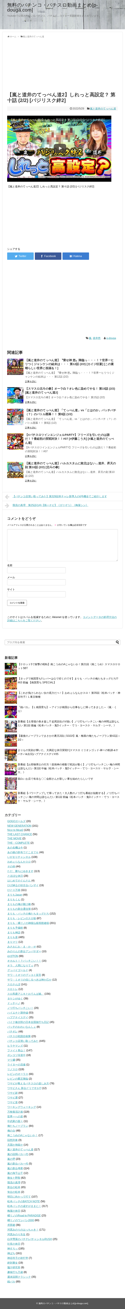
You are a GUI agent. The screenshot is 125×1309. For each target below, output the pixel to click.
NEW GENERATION (19, 825)
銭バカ (11, 1281)
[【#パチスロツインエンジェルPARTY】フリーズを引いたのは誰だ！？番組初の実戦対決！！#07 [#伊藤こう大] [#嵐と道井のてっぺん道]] (15, 441)
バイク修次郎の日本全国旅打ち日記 (28, 1022)
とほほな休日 (15, 876)
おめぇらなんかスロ (19, 861)
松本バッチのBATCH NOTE (23, 1201)
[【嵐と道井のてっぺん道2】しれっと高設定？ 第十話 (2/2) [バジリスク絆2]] (75, 256)
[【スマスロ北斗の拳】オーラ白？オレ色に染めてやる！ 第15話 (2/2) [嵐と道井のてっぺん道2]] (15, 395)
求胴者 (11, 1225)
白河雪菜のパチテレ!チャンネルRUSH (29, 1239)
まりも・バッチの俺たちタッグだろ (28, 913)
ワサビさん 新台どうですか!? (24, 1088)
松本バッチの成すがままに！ (24, 1206)
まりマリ (12, 942)
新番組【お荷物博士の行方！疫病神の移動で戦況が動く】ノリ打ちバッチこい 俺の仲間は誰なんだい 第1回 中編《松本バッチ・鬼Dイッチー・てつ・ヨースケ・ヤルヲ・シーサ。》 (69, 768)
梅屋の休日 (13, 1210)
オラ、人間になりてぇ (20, 965)
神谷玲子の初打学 (17, 1258)
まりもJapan (14, 894)
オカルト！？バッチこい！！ (24, 960)
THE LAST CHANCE (19, 834)
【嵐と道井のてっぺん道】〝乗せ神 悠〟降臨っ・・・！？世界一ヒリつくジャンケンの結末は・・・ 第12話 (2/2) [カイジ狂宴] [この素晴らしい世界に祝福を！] (69, 364)
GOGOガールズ (16, 821)
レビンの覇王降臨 (17, 1078)
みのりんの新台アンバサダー (24, 951)
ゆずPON (12, 956)
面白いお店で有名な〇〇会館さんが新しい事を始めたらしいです (55, 778)
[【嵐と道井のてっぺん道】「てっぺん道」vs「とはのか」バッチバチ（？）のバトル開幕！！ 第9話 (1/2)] (15, 417)
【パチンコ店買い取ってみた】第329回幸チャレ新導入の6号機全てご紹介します (60, 496)
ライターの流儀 (16, 1064)
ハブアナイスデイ (17, 1017)
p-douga (111, 338)
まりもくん (13, 899)
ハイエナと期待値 (17, 1012)
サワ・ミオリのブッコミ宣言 (24, 975)
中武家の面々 (15, 1121)
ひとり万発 (13, 890)
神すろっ (12, 1248)
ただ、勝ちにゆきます (20, 871)
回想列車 (12, 1140)
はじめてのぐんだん (19, 880)
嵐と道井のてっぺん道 (103, 108)
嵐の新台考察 (15, 1168)
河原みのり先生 (16, 1234)
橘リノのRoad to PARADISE (24, 1215)
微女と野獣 (13, 1177)
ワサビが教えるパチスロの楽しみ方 (28, 1083)
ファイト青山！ (16, 1050)
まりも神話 (13, 932)
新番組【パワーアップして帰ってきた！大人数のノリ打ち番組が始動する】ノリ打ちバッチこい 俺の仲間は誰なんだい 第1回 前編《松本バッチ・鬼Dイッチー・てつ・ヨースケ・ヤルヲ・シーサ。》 (68, 797)
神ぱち (11, 1253)
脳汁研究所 (13, 1267)
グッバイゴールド (17, 970)
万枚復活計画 (15, 1111)
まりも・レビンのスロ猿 (21, 918)
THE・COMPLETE (18, 842)
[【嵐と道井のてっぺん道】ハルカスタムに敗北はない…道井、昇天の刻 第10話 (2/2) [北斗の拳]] (15, 470)
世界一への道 (15, 1116)
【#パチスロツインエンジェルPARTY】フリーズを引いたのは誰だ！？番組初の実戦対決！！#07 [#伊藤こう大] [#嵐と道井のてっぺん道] (69, 438)
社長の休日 (13, 1243)
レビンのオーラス (17, 1074)
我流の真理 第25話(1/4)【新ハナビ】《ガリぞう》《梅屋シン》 (50, 505)
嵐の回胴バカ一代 (17, 1154)
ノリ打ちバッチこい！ (20, 1008)
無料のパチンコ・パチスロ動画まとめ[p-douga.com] (52, 7)
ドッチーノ (13, 1003)
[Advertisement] (62, 64)
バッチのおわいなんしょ (21, 1026)
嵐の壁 (11, 1159)
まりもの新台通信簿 (19, 909)
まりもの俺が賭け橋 (19, 904)
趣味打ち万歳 (15, 1272)
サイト (11, 589)
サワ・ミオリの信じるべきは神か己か (29, 979)
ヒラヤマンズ (15, 1045)
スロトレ (12, 989)
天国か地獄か (15, 1144)
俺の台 (11, 1130)
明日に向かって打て (19, 1196)
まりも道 (12, 937)
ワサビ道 (12, 1102)
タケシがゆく (15, 998)
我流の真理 (13, 1182)
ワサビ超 (12, 1093)
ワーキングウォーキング (21, 1107)
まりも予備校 (15, 927)
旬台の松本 (13, 1192)
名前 (9, 565)
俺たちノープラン (17, 1126)
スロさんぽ (13, 984)
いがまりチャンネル (19, 857)
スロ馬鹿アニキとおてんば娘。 (25, 993)
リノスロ (12, 1069)
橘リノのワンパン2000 (20, 1220)
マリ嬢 (11, 1059)
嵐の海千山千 (15, 1173)
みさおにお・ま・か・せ (21, 946)
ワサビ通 (12, 1097)
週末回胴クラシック (19, 1276)
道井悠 (97, 338)
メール (11, 577)
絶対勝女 (12, 1262)
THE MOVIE (14, 838)
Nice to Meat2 (15, 830)
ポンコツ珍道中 (16, 1055)
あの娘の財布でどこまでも (23, 852)
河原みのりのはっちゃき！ (23, 1229)
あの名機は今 (15, 847)
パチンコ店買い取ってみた (23, 1041)
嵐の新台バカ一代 (17, 1163)
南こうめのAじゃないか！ (22, 1135)
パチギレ (12, 1031)
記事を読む (30, 381)
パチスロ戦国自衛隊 (19, 1036)
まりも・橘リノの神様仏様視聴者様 (28, 923)
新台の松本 (13, 1187)
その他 (11, 866)
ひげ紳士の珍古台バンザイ (23, 885)
